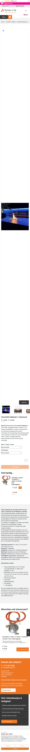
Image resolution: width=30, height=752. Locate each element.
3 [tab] (12, 412)
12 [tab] (26, 412)
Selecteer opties (20, 487)
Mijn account (5, 6)
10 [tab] (23, 412)
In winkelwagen (15, 467)
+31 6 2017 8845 (9, 666)
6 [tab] (17, 412)
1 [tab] (9, 412)
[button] (5, 732)
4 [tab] (14, 412)
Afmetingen (4, 450)
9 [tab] (21, 412)
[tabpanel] (6, 409)
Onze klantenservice (7, 721)
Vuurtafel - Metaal (10, 21)
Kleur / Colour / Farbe (7, 444)
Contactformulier (6, 690)
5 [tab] (15, 412)
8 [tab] (20, 412)
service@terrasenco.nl (9, 667)
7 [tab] (18, 412)
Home (2, 21)
